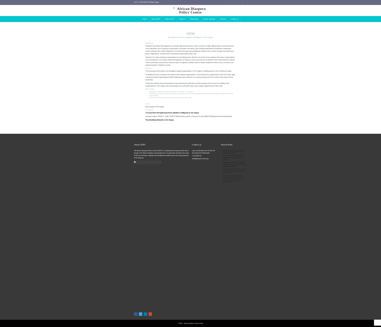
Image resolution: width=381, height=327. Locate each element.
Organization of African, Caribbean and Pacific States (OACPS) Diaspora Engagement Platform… (234, 164)
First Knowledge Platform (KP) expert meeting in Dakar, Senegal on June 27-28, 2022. (234, 171)
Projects (182, 19)
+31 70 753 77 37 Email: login (149, 2)
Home (144, 19)
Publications (194, 19)
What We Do (169, 19)
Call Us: (146, 2)
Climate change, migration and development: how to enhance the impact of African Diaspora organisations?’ (233, 179)
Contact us (235, 19)
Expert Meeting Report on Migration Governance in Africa (234, 152)
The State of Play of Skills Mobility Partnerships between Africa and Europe (233, 157)
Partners (223, 19)
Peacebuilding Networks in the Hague (160, 120)
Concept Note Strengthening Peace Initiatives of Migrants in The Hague (172, 113)
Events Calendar (209, 19)
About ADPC (156, 19)
